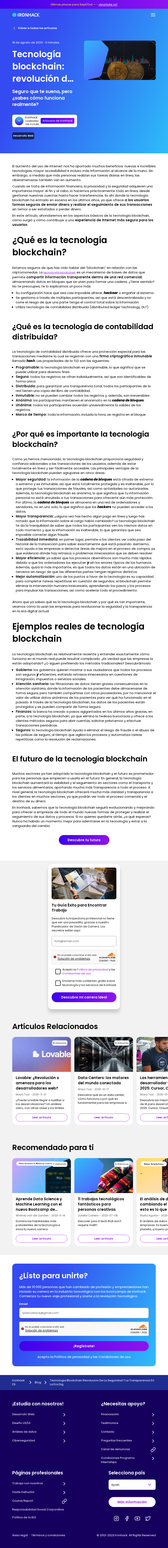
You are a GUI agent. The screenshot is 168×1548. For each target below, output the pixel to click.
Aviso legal (20, 1535)
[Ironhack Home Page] (26, 15)
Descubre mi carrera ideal (84, 997)
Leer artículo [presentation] (41, 1117)
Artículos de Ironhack (57, 121)
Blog (38, 1382)
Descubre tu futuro (84, 840)
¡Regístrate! (84, 1346)
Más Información (132, 1502)
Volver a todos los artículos (37, 28)
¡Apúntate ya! (108, 4)
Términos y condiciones (48, 1535)
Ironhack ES (18, 1382)
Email (25, 1304)
